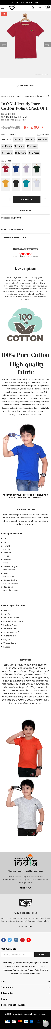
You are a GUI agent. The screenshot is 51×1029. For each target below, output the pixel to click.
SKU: (3, 117)
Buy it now (25, 210)
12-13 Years (32, 146)
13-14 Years (7, 153)
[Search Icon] (33, 8)
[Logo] (12, 7)
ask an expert (27, 85)
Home (3, 96)
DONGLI (11, 114)
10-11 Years (7, 146)
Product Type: (7, 120)
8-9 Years (42, 139)
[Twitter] (10, 940)
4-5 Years (18, 139)
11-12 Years (19, 146)
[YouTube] (28, 940)
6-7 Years (30, 139)
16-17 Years (34, 153)
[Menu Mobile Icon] (2, 7)
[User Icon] (40, 8)
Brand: (4, 114)
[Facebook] (3, 940)
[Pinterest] (22, 940)
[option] (25, 44)
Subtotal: (5, 218)
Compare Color (41, 74)
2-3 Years (6, 139)
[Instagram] (16, 940)
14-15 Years (20, 153)
